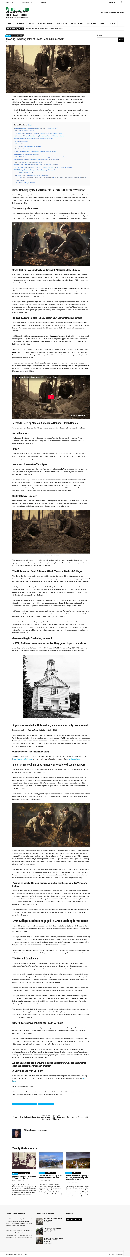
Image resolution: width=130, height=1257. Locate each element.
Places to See (62, 23)
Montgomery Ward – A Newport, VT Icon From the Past (24, 1177)
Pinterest (114, 2)
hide (29, 125)
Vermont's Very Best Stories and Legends (17, 13)
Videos (102, 23)
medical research (42, 1104)
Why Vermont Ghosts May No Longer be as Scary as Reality (41, 28)
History (31, 23)
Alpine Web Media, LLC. (20, 1254)
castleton (15, 1104)
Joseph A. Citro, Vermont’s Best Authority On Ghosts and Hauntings (53, 1239)
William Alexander (12, 42)
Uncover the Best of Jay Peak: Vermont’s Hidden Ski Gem (50, 1177)
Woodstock (53, 352)
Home (9, 23)
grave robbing (23, 1104)
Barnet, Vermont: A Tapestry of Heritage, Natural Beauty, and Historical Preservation (77, 1178)
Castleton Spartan (33, 730)
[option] (75, 28)
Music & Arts (91, 23)
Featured (41, 1173)
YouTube (116, 2)
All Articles (20, 23)
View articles (42, 1130)
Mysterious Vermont (45, 23)
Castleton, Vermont (57, 336)
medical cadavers (32, 1104)
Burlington (16, 352)
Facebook (110, 2)
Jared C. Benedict (62, 719)
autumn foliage (31, 99)
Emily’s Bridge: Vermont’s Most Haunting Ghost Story (53, 1229)
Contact (112, 23)
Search (99, 35)
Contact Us (43, 2)
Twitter (112, 2)
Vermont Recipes (77, 23)
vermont (51, 1104)
